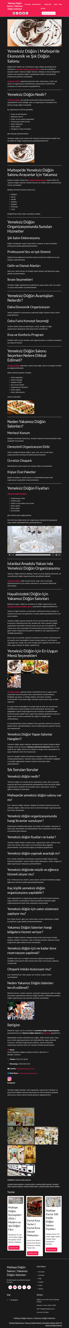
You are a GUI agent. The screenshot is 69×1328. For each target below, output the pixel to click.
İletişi (40, 1289)
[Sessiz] (56, 555)
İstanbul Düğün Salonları (23, 1180)
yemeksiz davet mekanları (15, 1184)
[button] (34, 541)
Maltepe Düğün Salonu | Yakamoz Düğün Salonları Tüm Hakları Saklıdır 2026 (34, 1323)
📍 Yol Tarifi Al (13, 1300)
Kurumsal (41, 1275)
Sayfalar (41, 1282)
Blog (40, 1278)
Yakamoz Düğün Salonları (53, 1325)
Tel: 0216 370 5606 (43, 1312)
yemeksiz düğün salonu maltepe (49, 1186)
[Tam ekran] (59, 555)
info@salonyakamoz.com (25, 1069)
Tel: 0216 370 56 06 (49, 13)
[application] (34, 541)
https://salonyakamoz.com (28, 1073)
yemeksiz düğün (30, 1184)
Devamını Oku (15, 1248)
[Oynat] (10, 555)
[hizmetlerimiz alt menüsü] (41, 4)
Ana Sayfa (41, 1272)
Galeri (40, 1285)
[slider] (33, 554)
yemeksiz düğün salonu (30, 1186)
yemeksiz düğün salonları (44, 1184)
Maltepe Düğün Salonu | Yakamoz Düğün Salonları (15, 6)
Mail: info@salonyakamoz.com (46, 1309)
